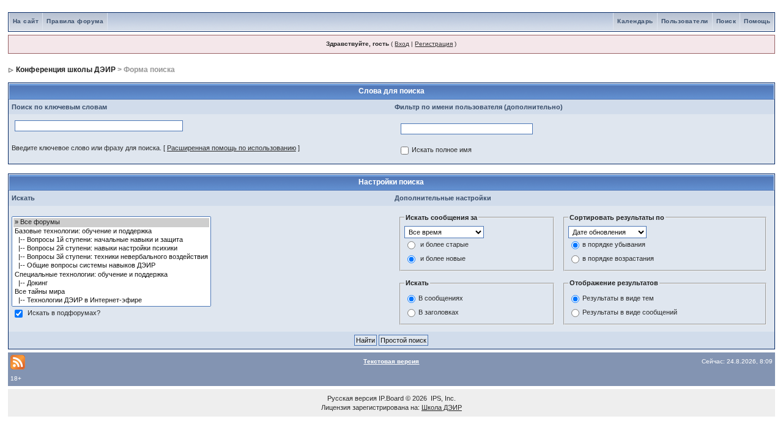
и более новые (443, 259)
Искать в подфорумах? (64, 313)
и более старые (444, 245)
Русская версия (352, 398)
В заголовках (438, 312)
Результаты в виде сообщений (629, 312)
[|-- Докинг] (111, 283)
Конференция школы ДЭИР (66, 69)
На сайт (26, 21)
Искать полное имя (442, 150)
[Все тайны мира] (111, 292)
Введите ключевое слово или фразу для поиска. (86, 147)
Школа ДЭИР (441, 407)
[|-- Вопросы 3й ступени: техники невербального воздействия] (111, 257)
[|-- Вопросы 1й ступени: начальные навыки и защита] (111, 240)
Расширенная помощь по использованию (231, 147)
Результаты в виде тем (618, 298)
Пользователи (684, 21)
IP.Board (391, 398)
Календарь (635, 21)
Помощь (757, 21)
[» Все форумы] (111, 222)
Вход (402, 43)
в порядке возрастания (618, 259)
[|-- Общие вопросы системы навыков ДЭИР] (111, 265)
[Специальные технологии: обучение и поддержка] (111, 275)
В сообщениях (440, 298)
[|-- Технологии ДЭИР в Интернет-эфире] (111, 300)
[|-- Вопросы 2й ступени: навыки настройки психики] (111, 248)
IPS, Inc (442, 398)
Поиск (726, 21)
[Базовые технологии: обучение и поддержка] (111, 231)
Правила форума (74, 21)
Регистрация (434, 43)
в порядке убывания (613, 245)
